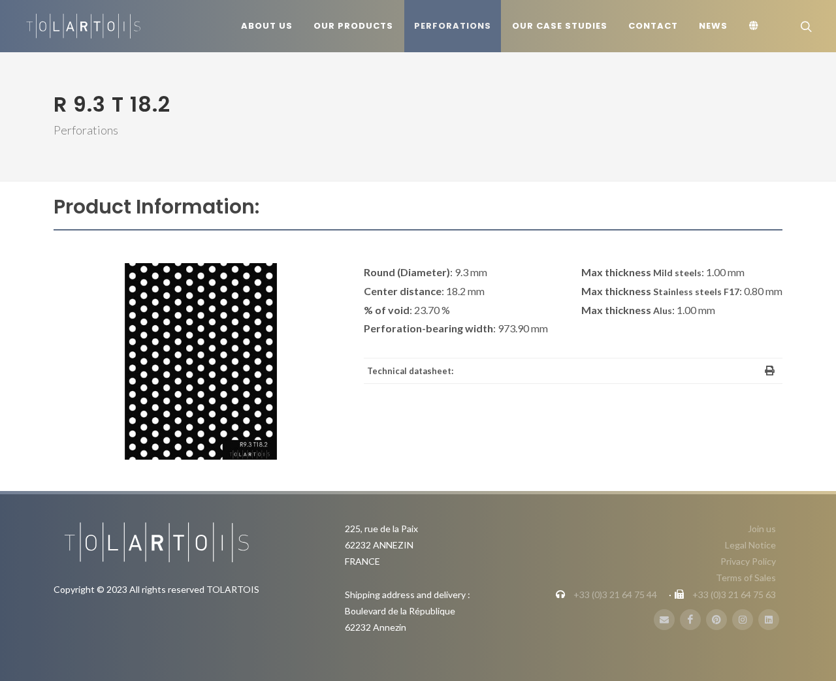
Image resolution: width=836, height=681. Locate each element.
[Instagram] (742, 619)
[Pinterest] (716, 619)
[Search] (804, 26)
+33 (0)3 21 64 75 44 (615, 594)
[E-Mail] (664, 619)
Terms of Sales (746, 577)
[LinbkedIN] (768, 619)
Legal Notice (750, 544)
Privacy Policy (748, 561)
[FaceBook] (690, 619)
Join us (762, 528)
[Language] (756, 26)
